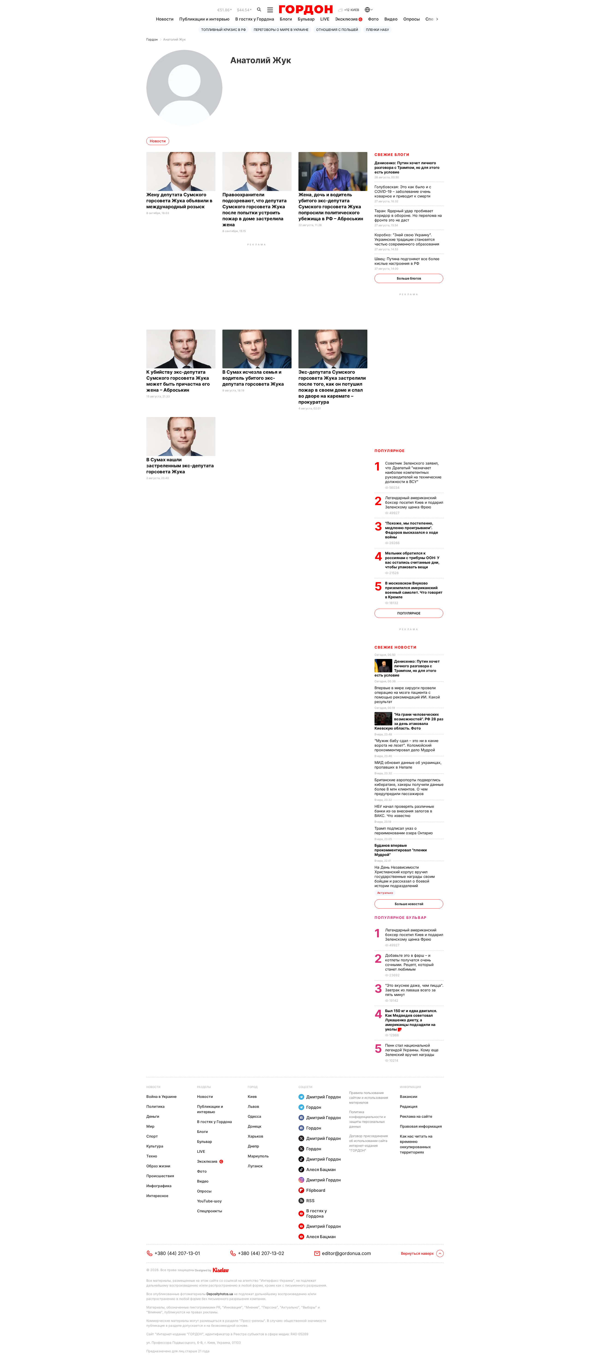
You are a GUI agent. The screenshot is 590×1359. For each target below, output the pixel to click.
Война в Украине (161, 1096)
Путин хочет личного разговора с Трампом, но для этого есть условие (407, 167)
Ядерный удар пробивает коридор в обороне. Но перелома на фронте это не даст (408, 215)
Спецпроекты (209, 1211)
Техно (151, 1156)
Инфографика (158, 1185)
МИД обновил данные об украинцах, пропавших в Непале (408, 764)
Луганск (255, 1166)
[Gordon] (306, 9)
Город (252, 1087)
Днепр (253, 1146)
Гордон (152, 39)
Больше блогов (409, 278)
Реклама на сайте (416, 1116)
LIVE (324, 19)
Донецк (254, 1126)
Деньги (152, 1116)
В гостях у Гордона (254, 19)
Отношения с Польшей (337, 30)
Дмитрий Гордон (323, 1096)
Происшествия (160, 1176)
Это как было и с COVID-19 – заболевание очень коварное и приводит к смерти (403, 191)
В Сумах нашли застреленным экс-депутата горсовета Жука (180, 465)
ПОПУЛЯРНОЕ (390, 450)
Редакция (408, 1106)
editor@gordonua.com (346, 1253)
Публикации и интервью (204, 19)
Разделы (204, 1087)
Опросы (411, 19)
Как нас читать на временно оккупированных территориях (416, 1144)
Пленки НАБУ (377, 30)
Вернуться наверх (417, 1253)
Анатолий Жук (174, 39)
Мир (150, 1126)
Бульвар (306, 19)
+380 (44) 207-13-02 (261, 1253)
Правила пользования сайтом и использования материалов (368, 1097)
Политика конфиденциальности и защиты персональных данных (367, 1119)
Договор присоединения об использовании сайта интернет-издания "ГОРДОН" (368, 1143)
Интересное (157, 1195)
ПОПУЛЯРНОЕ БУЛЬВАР (401, 917)
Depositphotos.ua (219, 1294)
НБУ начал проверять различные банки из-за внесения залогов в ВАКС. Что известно (404, 811)
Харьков (255, 1136)
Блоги (286, 19)
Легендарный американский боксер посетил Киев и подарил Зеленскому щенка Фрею (414, 502)
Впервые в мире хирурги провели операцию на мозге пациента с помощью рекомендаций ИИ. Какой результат (407, 694)
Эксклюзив (347, 19)
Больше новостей (409, 904)
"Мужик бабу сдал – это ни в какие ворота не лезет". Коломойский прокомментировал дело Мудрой (406, 745)
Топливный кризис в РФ (223, 30)
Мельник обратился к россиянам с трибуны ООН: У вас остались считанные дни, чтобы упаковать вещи (412, 560)
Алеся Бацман (321, 1169)
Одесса (254, 1116)
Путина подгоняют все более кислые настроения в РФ (407, 261)
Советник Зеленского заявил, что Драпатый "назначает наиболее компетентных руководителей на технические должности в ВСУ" (413, 472)
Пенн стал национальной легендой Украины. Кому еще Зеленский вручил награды (411, 1050)
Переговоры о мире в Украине (281, 30)
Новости (165, 19)
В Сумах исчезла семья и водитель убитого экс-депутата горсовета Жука (253, 378)
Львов (253, 1106)
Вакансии (408, 1096)
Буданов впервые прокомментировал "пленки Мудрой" (401, 850)
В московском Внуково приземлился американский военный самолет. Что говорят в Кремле (413, 590)
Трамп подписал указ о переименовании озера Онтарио (404, 830)
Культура (154, 1146)
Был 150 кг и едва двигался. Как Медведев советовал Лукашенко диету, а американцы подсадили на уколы (411, 1019)
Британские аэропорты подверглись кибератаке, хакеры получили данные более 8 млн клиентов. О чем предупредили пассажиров (409, 787)
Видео (391, 19)
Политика (155, 1106)
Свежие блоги (392, 154)
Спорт (152, 1136)
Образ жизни (158, 1166)
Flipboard (315, 1190)
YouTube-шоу (209, 1201)
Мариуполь (258, 1156)
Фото (373, 19)
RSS (310, 1200)
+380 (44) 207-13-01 (177, 1253)
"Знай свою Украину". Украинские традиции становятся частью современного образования (407, 239)
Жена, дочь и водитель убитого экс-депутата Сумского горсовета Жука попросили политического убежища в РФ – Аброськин (331, 206)
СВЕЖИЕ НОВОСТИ (395, 647)
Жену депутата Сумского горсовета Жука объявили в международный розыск (179, 200)
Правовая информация (421, 1126)
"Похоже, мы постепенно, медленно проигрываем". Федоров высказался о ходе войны (411, 530)
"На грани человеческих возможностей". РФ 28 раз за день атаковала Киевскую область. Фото (409, 721)
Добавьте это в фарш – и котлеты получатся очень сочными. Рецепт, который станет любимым (409, 962)
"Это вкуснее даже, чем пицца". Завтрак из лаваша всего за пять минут (414, 990)
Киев (252, 1096)
